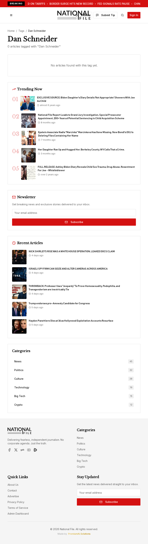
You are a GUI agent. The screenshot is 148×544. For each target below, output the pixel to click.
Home (11, 30)
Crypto (81, 466)
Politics (81, 443)
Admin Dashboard (18, 513)
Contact (12, 490)
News (80, 437)
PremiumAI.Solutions (79, 533)
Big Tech (82, 460)
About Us (13, 484)
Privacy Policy (16, 502)
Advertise (13, 496)
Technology (84, 455)
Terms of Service (18, 507)
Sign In (134, 15)
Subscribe (77, 222)
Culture (81, 449)
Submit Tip (108, 15)
